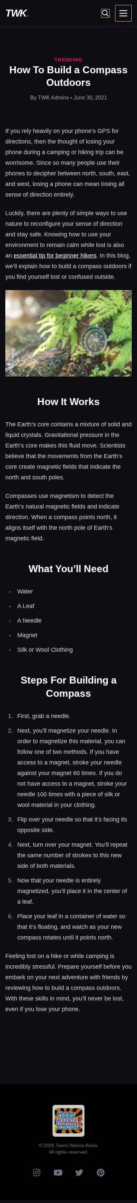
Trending (68, 59)
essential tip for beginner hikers (55, 255)
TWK (17, 13)
